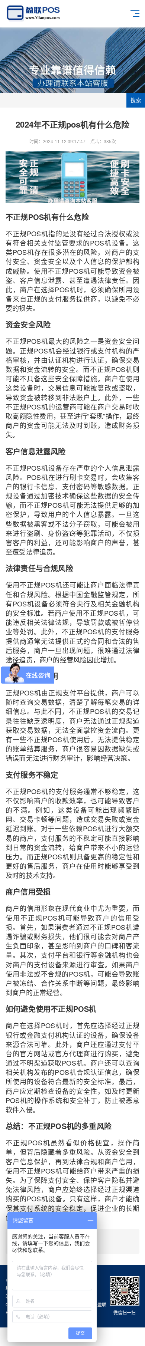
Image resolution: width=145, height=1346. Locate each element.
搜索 (135, 100)
